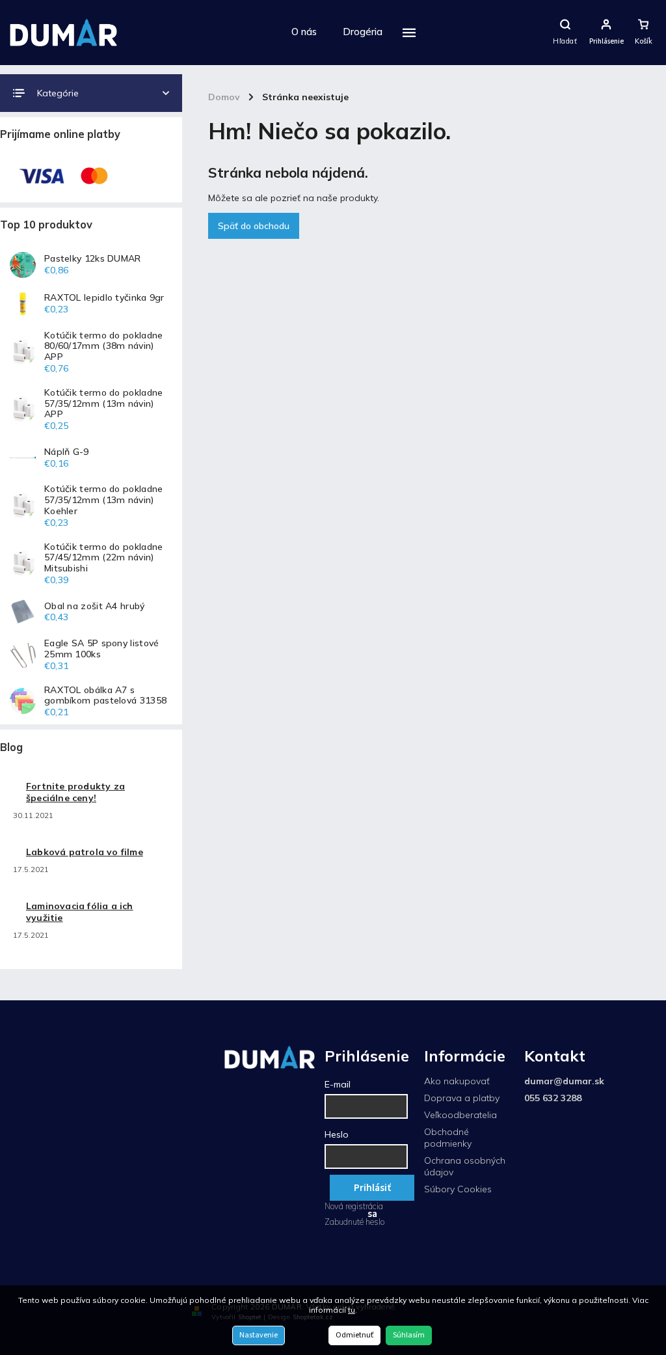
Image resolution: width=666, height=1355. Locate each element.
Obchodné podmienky (448, 1137)
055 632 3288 (552, 1098)
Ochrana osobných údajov (464, 1166)
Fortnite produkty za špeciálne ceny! (75, 792)
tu (351, 1310)
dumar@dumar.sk (564, 1081)
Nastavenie (258, 1335)
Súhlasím (409, 1335)
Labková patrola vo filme (84, 852)
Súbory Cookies (458, 1189)
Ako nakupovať (457, 1081)
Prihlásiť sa (372, 1191)
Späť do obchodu (253, 226)
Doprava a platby (462, 1098)
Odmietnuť (354, 1335)
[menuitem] (304, 32)
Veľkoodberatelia (460, 1115)
